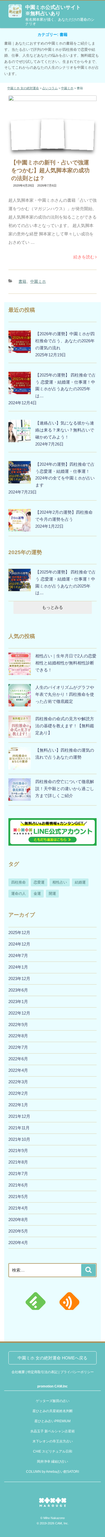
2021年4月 (18, 1208)
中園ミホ (38, 281)
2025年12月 (19, 932)
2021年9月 (18, 1150)
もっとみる (52, 607)
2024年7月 (18, 955)
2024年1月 (18, 967)
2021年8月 (18, 1162)
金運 (37, 893)
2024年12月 (19, 944)
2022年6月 (18, 1058)
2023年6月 (18, 990)
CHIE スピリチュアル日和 (52, 1451)
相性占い (59, 882)
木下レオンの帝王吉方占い (52, 1441)
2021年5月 (18, 1196)
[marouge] (53, 1508)
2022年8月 (18, 1035)
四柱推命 (18, 882)
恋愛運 (39, 882)
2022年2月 (18, 1093)
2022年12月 (19, 1013)
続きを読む (83, 256)
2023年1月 (18, 1001)
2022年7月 (18, 1047)
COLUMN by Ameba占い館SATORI (52, 1472)
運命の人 (18, 893)
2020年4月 (18, 1242)
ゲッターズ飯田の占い (52, 1401)
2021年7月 (18, 1173)
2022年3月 (18, 1081)
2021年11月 (19, 1127)
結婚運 (80, 882)
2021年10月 (19, 1139)
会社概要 (18, 1372)
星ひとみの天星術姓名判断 (52, 1411)
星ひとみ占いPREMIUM (52, 1421)
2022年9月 (18, 1024)
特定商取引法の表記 (42, 1372)
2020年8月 (18, 1219)
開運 (52, 893)
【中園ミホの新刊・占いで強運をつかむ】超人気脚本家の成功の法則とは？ (50, 170)
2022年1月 (18, 1104)
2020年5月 (18, 1231)
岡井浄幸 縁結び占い (52, 1461)
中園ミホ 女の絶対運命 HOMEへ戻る (52, 1357)
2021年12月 (19, 1116)
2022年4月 (18, 1070)
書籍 (22, 281)
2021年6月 (18, 1185)
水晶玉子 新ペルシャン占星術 (52, 1431)
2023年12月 (19, 978)
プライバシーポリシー (77, 1372)
